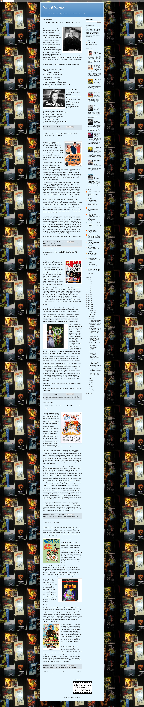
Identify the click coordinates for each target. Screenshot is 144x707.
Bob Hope (55, 516)
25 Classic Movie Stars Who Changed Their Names (61, 22)
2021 (89, 290)
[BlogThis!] (68, 127)
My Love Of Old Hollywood (94, 269)
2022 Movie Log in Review (97, 148)
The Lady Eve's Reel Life (93, 242)
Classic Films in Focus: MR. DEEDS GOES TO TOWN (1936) (95, 353)
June (90, 380)
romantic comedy (51, 245)
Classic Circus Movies (51, 522)
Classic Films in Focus (55, 243)
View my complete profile (91, 44)
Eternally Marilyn (91, 243)
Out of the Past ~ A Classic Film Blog (94, 223)
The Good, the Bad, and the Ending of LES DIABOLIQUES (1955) (97, 68)
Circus (54, 667)
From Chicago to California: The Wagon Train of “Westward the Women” (93, 203)
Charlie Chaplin (49, 667)
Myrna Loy (45, 245)
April (90, 384)
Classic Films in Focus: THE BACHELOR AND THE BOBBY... (95, 325)
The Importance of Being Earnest (93, 210)
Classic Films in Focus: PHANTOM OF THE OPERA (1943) (94, 362)
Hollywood (62, 129)
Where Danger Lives (92, 253)
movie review (72, 243)
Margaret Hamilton (55, 397)
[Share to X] (70, 127)
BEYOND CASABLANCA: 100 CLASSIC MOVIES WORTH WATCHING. (93, 32)
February (91, 389)
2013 (89, 306)
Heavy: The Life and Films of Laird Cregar (97, 81)
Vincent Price (64, 518)
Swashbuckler (58, 518)
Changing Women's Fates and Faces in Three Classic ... (95, 370)
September (91, 316)
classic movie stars (50, 129)
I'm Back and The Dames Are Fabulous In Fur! (94, 271)
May (90, 382)
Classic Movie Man (92, 200)
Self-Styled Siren (91, 247)
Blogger (77, 697)
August (90, 318)
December (91, 310)
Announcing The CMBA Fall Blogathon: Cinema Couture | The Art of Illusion (94, 218)
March (90, 386)
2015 (89, 302)
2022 (89, 288)
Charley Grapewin (54, 396)
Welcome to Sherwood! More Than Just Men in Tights (94, 260)
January (91, 391)
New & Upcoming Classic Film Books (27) (94, 226)
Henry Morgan (76, 396)
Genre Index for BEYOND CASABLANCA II (97, 52)
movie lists (64, 667)
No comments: (62, 241)
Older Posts (78, 671)
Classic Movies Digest (92, 258)
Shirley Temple (58, 245)
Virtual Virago (53, 7)
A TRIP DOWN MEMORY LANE (94, 192)
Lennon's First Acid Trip (93, 265)
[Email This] (67, 127)
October (91, 314)
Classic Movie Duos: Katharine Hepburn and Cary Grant (97, 107)
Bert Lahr (48, 396)
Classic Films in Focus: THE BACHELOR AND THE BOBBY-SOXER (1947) (60, 134)
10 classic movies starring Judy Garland (69, 388)
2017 (89, 298)
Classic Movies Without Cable (97, 93)
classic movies (57, 129)
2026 (89, 280)
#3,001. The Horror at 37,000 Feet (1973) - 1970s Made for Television (94, 238)
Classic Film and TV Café (94, 208)
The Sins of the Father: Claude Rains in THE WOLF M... (94, 375)
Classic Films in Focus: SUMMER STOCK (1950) (94, 349)
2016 (89, 300)
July (90, 378)
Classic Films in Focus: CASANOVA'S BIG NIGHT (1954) (94, 333)
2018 (89, 296)
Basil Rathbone (49, 516)
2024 (89, 284)
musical (69, 397)
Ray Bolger (74, 397)
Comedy (68, 243)
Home (62, 671)
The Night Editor (92, 230)
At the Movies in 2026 (92, 231)
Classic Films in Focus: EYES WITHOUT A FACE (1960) (94, 339)
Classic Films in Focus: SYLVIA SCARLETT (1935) (94, 358)
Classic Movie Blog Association (92, 214)
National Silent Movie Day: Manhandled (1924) (93, 249)
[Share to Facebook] (71, 127)
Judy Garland (48, 397)
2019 (89, 294)
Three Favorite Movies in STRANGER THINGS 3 (97, 135)
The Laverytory (91, 264)
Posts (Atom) (51, 673)
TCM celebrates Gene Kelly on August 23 (95, 366)
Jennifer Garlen (91, 42)
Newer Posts (45, 671)
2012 (89, 308)
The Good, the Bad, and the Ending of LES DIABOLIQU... (95, 344)
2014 (89, 304)
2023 (89, 286)
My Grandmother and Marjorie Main (97, 162)
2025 (89, 282)
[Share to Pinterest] (73, 127)
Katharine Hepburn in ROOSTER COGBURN (96, 176)
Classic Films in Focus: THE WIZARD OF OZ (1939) (95, 328)
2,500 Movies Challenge (93, 235)
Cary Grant (48, 243)
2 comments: (61, 126)
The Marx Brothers (73, 667)
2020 (89, 292)
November (91, 312)
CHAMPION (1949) (92, 254)
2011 (89, 393)
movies (66, 129)
